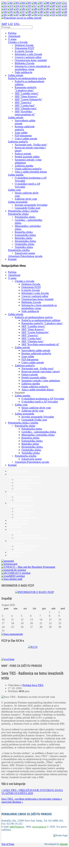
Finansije (19, 508)
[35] (10, 11)
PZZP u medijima (24, 549)
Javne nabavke (22, 514)
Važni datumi (15, 526)
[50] (34, 14)
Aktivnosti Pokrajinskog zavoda (32, 537)
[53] (52, 14)
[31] (52, 8)
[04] (22, 2)
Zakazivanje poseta (18, 523)
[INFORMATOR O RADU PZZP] (34, 592)
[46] (10, 14)
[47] (16, 14)
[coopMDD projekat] (13, 570)
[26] (22, 8)
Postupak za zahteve (18, 471)
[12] (4, 5)
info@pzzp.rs (17, 826)
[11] (64, 2)
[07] (40, 2)
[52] (46, 14)
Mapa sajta (13, 555)
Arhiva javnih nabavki (26, 517)
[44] (64, 11)
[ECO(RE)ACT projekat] (15, 573)
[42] (52, 11)
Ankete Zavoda (16, 552)
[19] (46, 5)
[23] (4, 8)
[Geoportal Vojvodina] (7, 560)
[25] (16, 8)
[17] (34, 5)
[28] (34, 8)
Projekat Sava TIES (32, 685)
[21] (58, 5)
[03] (16, 2)
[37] (22, 11)
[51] (40, 14)
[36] (16, 11)
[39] (34, 11)
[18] (40, 5)
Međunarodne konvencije (28, 482)
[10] (58, 2)
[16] (28, 5)
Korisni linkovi (23, 485)
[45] (4, 14)
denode (64, 844)
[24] (10, 8)
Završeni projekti (24, 500)
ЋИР (4, 23)
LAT (10, 23)
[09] (52, 2)
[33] (64, 8)
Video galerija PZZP (26, 546)
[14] (16, 5)
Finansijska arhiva (24, 511)
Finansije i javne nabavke (21, 505)
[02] (10, 2)
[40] (40, 11)
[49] (28, 14)
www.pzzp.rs (39, 826)
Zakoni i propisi (23, 479)
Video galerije (15, 543)
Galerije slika (15, 531)
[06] (34, 2)
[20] (52, 5)
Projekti (12, 493)
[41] (46, 11)
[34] (4, 11)
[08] (46, 2)
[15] (22, 5)
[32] (58, 8)
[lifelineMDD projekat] (11, 579)
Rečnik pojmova (23, 488)
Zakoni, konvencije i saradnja (23, 476)
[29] (40, 8)
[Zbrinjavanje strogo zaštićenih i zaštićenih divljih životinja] (9, 563)
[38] (28, 11)
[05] (28, 2)
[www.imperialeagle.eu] (12, 634)
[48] (22, 14)
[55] (64, 14)
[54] (58, 14)
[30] (46, 8)
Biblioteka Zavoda (18, 520)
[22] (64, 5)
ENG (17, 23)
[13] (10, 5)
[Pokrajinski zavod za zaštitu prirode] (21, 17)
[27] (28, 8)
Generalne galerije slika (27, 534)
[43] (58, 11)
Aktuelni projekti (24, 497)
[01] (4, 2)
